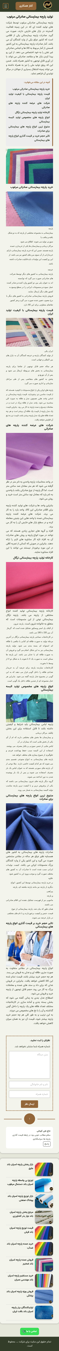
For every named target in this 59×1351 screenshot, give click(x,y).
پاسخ (47, 1144)
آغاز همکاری (26, 6)
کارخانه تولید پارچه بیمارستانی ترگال (32, 112)
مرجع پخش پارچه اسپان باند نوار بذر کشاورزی (21, 1214)
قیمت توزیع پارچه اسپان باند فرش (21, 1230)
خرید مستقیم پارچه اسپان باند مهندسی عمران (20, 1278)
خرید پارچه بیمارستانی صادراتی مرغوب (31, 89)
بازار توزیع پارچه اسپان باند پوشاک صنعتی (20, 1198)
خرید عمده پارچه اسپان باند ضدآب (20, 1246)
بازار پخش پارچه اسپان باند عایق (20, 1167)
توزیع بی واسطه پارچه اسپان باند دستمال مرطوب (20, 1182)
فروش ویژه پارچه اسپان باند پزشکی (19, 1294)
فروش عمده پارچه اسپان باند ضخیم (21, 1262)
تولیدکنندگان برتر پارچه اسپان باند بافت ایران (22, 1310)
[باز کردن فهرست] (5, 6)
